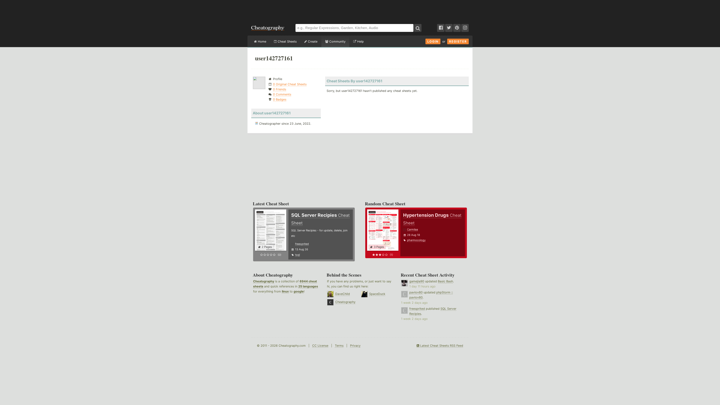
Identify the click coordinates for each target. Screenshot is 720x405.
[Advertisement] (360, 10)
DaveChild (342, 294)
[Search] (418, 28)
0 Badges (279, 99)
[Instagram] (465, 28)
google (299, 291)
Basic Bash (445, 281)
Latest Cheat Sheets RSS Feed (441, 345)
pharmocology (416, 240)
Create (312, 41)
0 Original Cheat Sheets (290, 84)
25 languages (308, 286)
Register (458, 41)
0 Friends (279, 89)
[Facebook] (441, 28)
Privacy (355, 345)
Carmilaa (412, 229)
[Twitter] (449, 28)
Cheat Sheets (287, 41)
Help (360, 41)
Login (433, 41)
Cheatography (263, 281)
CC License (320, 345)
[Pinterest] (457, 28)
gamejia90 (416, 281)
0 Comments (282, 94)
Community (337, 41)
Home (261, 41)
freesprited (302, 243)
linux (285, 291)
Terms (339, 345)
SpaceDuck (377, 294)
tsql (297, 254)
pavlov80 (416, 292)
